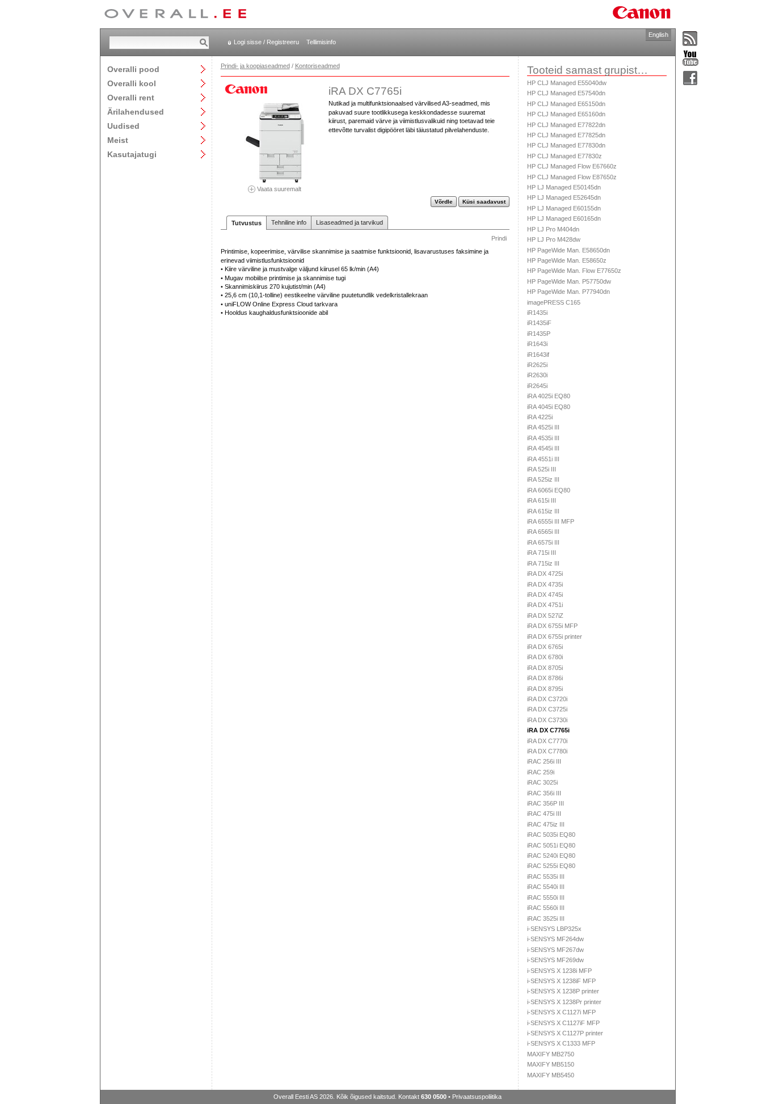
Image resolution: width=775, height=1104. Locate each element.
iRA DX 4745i (545, 594)
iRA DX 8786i (545, 678)
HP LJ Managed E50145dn (564, 187)
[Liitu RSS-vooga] (690, 39)
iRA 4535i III (543, 438)
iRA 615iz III (543, 511)
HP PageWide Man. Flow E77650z (574, 270)
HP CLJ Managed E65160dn (566, 114)
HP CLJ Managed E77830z (564, 156)
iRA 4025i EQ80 (548, 396)
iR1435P (538, 333)
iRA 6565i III (543, 531)
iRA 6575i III (543, 542)
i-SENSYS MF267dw (555, 949)
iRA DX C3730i (547, 720)
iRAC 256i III (544, 761)
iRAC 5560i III (546, 907)
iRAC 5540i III (546, 886)
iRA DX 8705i (545, 667)
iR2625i (537, 364)
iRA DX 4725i (545, 573)
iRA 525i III (541, 469)
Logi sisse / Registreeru (266, 42)
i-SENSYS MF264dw (555, 939)
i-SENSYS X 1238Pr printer (564, 1001)
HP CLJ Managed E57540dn (566, 93)
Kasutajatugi (132, 154)
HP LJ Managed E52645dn (564, 197)
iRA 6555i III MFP (550, 521)
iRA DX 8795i (545, 688)
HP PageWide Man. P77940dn (568, 291)
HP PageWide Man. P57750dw (569, 281)
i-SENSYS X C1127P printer (565, 1033)
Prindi (499, 238)
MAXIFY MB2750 (550, 1054)
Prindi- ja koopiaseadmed (255, 65)
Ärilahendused (135, 111)
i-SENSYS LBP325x (554, 928)
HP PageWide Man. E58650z (566, 260)
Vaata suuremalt (278, 189)
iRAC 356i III (544, 793)
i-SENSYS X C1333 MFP (561, 1043)
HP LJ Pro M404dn (553, 229)
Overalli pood (133, 69)
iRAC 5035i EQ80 (551, 834)
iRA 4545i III (543, 448)
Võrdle (444, 202)
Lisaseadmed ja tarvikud (349, 222)
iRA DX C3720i (547, 699)
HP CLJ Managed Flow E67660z (572, 166)
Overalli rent (130, 97)
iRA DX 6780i (545, 657)
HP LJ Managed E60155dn (564, 208)
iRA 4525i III (543, 427)
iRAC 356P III (545, 803)
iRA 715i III (541, 552)
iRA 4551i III (543, 459)
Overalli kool (131, 83)
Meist (117, 140)
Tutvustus (246, 223)
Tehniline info (288, 222)
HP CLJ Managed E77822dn (566, 124)
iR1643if (538, 354)
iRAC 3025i (542, 782)
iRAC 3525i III (546, 918)
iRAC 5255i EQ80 (551, 865)
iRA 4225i (540, 417)
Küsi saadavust (484, 202)
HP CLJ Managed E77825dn (566, 135)
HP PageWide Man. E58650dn (568, 250)
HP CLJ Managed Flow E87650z (572, 177)
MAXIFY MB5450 (550, 1075)
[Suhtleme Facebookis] (690, 78)
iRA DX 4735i (545, 584)
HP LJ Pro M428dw (553, 239)
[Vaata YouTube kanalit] (690, 58)
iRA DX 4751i (545, 604)
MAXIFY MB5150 (550, 1064)
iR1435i (537, 312)
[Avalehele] (175, 14)
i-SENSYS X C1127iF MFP (563, 1022)
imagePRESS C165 (553, 302)
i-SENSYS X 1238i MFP (559, 970)
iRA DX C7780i (547, 751)
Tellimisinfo (321, 42)
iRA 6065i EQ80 (548, 490)
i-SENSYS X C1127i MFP (561, 1012)
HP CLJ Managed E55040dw (566, 82)
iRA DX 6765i (545, 646)
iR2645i (537, 385)
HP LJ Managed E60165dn (564, 218)
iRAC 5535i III (546, 876)
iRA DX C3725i (547, 709)
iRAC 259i (540, 772)
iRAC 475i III (544, 813)
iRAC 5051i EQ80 (551, 845)
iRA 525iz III (543, 479)
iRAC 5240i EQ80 (551, 855)
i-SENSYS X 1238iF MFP (561, 980)
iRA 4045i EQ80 (548, 406)
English (658, 34)
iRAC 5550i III (546, 897)
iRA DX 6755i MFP (552, 625)
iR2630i (537, 375)
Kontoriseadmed (317, 65)
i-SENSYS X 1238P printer (563, 991)
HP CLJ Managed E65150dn (566, 103)
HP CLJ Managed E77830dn (566, 145)
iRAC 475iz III (546, 824)
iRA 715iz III (543, 563)
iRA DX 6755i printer (554, 636)
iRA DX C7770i (547, 741)
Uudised (123, 125)
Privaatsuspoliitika (477, 1096)
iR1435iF (539, 322)
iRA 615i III (541, 500)
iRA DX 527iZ (545, 615)
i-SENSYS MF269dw (555, 959)
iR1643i (537, 343)
